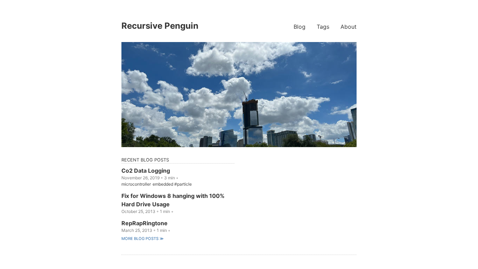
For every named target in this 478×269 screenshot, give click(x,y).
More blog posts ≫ (142, 238)
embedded (163, 184)
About (348, 26)
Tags (323, 26)
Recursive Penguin (159, 26)
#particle (183, 184)
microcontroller (136, 184)
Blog (299, 26)
